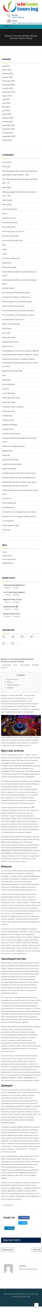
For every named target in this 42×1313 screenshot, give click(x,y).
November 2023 (8, 85)
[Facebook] (19, 1302)
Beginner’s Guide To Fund (12, 599)
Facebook (24, 1218)
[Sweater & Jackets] (6, 645)
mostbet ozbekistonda (11, 434)
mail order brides (8, 402)
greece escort (7, 346)
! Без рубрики (7, 162)
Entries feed (7, 556)
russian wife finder (9, 469)
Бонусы (9, 682)
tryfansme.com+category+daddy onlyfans (19, 516)
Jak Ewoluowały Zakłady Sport (14, 585)
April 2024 (6, 66)
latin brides (6, 380)
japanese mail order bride (12, 371)
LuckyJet (5, 389)
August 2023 (7, 96)
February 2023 (7, 118)
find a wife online (9, 337)
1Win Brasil (6, 167)
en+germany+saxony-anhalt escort (16, 297)
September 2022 (8, 136)
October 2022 (7, 133)
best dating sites (8, 227)
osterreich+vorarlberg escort (13, 446)
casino (4, 254)
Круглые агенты (12, 679)
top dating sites (8, 507)
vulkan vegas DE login (10, 525)
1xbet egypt (6, 187)
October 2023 (7, 88)
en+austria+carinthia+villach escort (16, 293)
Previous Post (7, 1250)
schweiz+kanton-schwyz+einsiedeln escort (19, 478)
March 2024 (7, 70)
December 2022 (8, 125)
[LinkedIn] (22, 1302)
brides (4, 249)
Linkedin (10, 1228)
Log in (4, 552)
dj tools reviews (8, 288)
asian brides (7, 204)
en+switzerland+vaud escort (13, 319)
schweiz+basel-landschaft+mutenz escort (19, 473)
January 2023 (7, 122)
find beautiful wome (10, 342)
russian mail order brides (11, 464)
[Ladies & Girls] (35, 638)
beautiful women (9, 218)
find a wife (6, 333)
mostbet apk (7, 416)
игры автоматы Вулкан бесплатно (29, 818)
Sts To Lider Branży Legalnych (14, 592)
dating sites (6, 263)
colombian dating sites (11, 258)
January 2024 (7, 77)
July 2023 (5, 99)
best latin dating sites (10, 236)
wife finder (6, 530)
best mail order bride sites (12, 240)
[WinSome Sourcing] (21, 6)
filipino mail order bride (11, 324)
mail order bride (8, 393)
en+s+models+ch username (13, 306)
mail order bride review (11, 398)
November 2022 (8, 129)
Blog (3, 245)
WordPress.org (7, 563)
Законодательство (13, 685)
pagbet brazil (7, 451)
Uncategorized (8, 521)
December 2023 (8, 81)
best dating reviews (9, 222)
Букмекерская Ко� (10, 607)
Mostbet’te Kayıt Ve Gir (11, 614)
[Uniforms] (25, 638)
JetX (4, 375)
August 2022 (7, 140)
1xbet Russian (7, 200)
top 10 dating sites (9, 503)
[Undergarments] (16, 645)
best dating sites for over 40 (13, 231)
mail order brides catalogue (13, 407)
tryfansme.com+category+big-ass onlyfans (19, 512)
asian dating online (9, 209)
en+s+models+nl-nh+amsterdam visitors (18, 315)
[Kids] (16, 638)
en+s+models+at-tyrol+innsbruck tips (17, 301)
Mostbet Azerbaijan (9, 425)
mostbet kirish (7, 429)
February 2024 (7, 73)
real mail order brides (10, 460)
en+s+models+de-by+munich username (18, 310)
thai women (7, 498)
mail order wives (8, 411)
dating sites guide (9, 267)
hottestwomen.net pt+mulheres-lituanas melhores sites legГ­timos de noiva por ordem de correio (20, 363)
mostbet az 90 (8, 420)
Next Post (37, 1250)
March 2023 (6, 114)
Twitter (23, 1223)
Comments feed (8, 559)
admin (15, 665)
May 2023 (6, 107)
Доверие (10, 688)
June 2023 (6, 103)
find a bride (6, 328)
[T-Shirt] (6, 638)
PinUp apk (6, 455)
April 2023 (6, 110)
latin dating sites (8, 384)
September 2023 (8, 92)
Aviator (5, 213)
